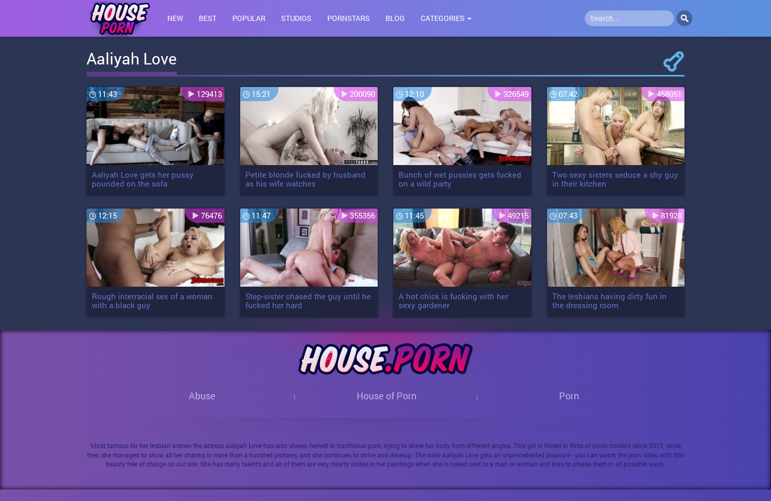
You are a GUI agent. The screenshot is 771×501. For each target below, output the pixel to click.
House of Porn (386, 395)
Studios (296, 18)
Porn (569, 395)
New (175, 18)
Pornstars (348, 18)
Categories (443, 18)
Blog (395, 18)
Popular (248, 18)
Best (208, 18)
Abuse (202, 395)
